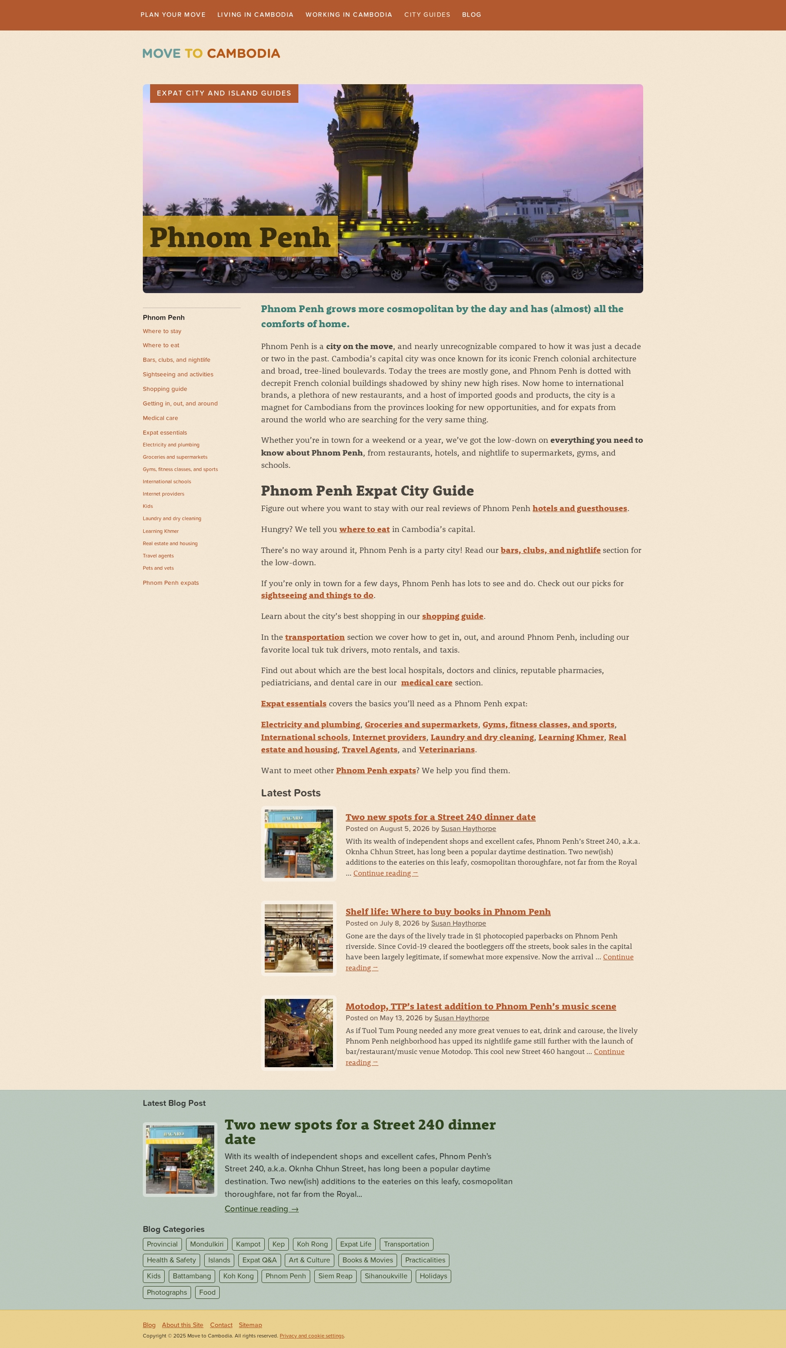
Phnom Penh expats (376, 771)
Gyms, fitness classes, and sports (549, 725)
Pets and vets (158, 569)
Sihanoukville (386, 1277)
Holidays (433, 1277)
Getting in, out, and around (180, 404)
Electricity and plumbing (310, 725)
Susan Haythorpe (468, 829)
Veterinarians (447, 750)
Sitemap (250, 1326)
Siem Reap (335, 1277)
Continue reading (385, 873)
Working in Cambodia (374, 15)
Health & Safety (171, 1261)
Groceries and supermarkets (421, 725)
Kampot (248, 1245)
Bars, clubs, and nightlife (177, 361)
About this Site (182, 1326)
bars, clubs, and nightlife (551, 551)
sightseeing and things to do (317, 596)
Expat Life (356, 1245)
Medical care (160, 419)
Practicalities (425, 1261)
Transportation (406, 1245)
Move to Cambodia (211, 54)
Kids (148, 507)
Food (207, 1293)
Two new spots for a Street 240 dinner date (441, 817)
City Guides (461, 15)
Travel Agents (370, 750)
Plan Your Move (178, 15)
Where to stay (162, 332)
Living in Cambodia (270, 15)
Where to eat (161, 346)
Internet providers (389, 738)
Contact (221, 1326)
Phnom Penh (164, 318)
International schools (304, 738)
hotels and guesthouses (580, 509)
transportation (315, 638)
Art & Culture (309, 1261)
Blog (509, 15)
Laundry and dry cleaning (482, 738)
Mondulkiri (207, 1245)
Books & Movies (368, 1261)
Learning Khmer (571, 738)
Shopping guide (165, 390)
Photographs (167, 1293)
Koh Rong (312, 1245)
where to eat (364, 530)
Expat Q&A (259, 1261)
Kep (278, 1245)
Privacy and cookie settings (312, 1337)
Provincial (162, 1245)
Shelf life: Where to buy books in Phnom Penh (448, 912)
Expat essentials (294, 704)
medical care (427, 683)
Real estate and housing (170, 544)
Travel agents (158, 556)
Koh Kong (238, 1277)
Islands (219, 1261)
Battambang (192, 1277)
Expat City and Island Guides (224, 94)
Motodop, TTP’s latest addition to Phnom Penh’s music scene (481, 1007)
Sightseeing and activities (178, 375)
